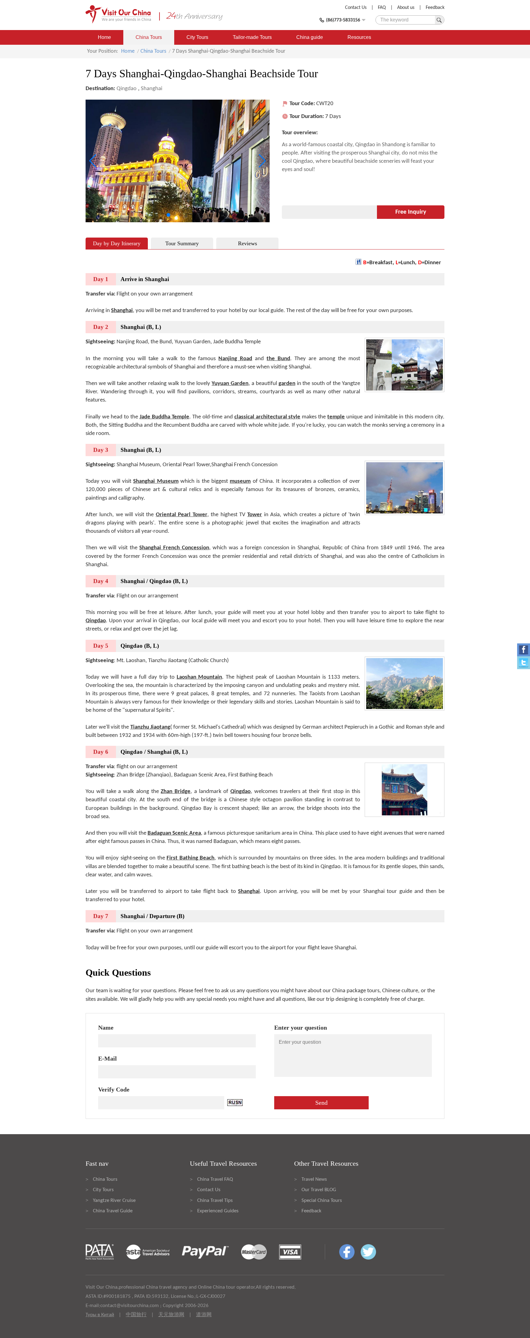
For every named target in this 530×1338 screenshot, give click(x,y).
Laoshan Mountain (199, 677)
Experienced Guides (218, 1211)
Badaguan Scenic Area (174, 833)
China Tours (149, 37)
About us (405, 7)
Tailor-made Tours (252, 37)
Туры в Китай (100, 1314)
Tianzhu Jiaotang (150, 727)
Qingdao (126, 89)
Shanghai (151, 89)
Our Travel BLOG (318, 1189)
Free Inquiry (410, 212)
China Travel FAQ (215, 1179)
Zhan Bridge (175, 792)
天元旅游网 (171, 1314)
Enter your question (300, 1027)
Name (105, 1027)
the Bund (278, 359)
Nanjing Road (235, 359)
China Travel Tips (215, 1200)
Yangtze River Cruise (114, 1200)
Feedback (435, 7)
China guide (309, 37)
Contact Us (356, 7)
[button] (168, 215)
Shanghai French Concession (174, 548)
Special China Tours (321, 1200)
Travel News (314, 1179)
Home (104, 37)
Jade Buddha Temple (164, 417)
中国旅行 (136, 1314)
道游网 (204, 1314)
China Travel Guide (112, 1211)
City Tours (197, 37)
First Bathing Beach (190, 858)
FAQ (382, 7)
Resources (359, 37)
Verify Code (113, 1089)
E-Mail (107, 1058)
